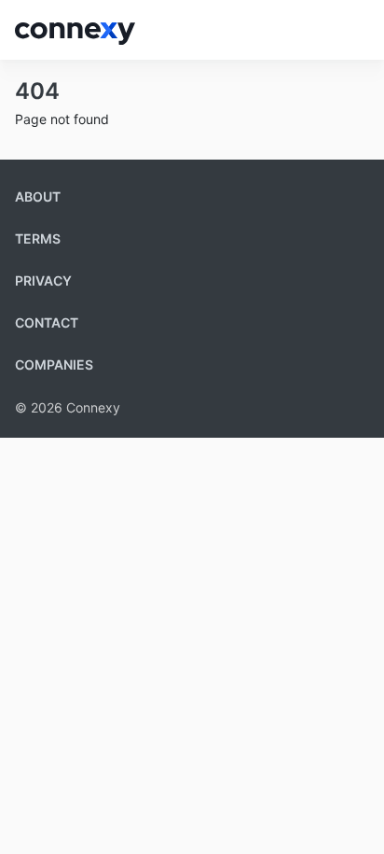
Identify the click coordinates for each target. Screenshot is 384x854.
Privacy (43, 280)
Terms (38, 238)
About (38, 196)
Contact (46, 322)
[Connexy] (75, 30)
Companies (54, 364)
